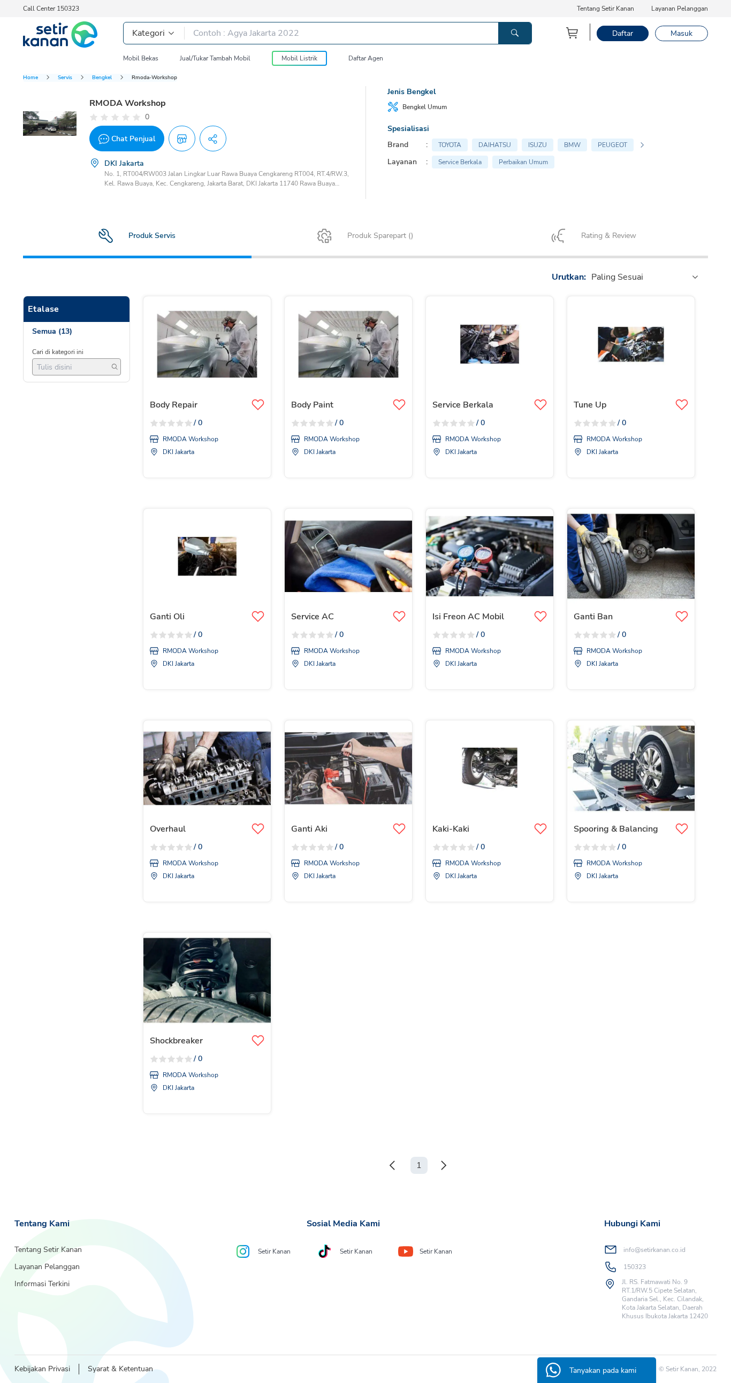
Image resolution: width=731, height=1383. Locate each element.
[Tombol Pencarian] (514, 33)
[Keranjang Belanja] (572, 33)
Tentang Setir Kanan (605, 8)
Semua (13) (52, 331)
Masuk (681, 33)
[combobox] (592, 277)
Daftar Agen (365, 58)
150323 (634, 1267)
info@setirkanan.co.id (654, 1250)
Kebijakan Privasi (42, 1369)
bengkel (102, 77)
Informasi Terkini (42, 1284)
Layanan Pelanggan (679, 8)
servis (65, 77)
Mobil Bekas (140, 58)
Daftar (622, 33)
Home (30, 77)
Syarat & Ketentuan (120, 1369)
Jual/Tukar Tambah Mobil (215, 58)
